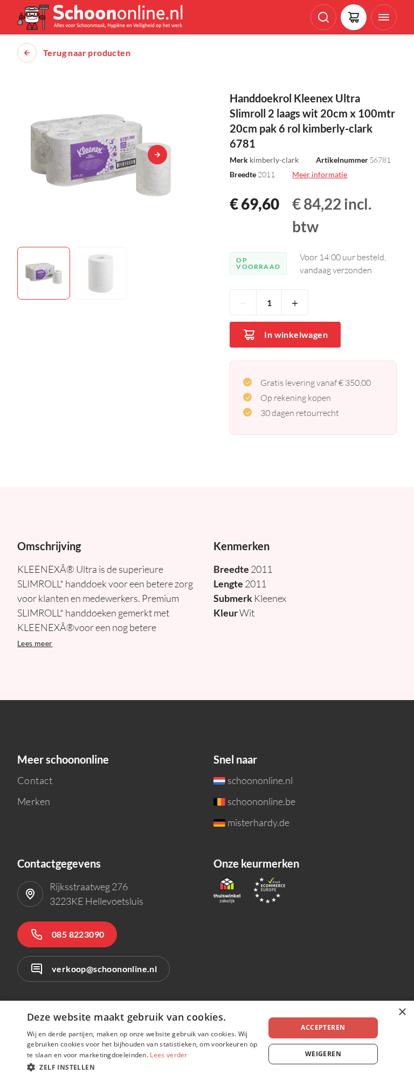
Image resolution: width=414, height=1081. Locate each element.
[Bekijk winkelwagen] (354, 17)
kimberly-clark (274, 159)
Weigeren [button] (323, 1053)
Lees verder (168, 1054)
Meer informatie (319, 174)
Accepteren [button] (323, 1027)
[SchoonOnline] (101, 17)
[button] (142, 1067)
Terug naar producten (86, 52)
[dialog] (207, 1041)
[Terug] (27, 53)
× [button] (402, 1012)
